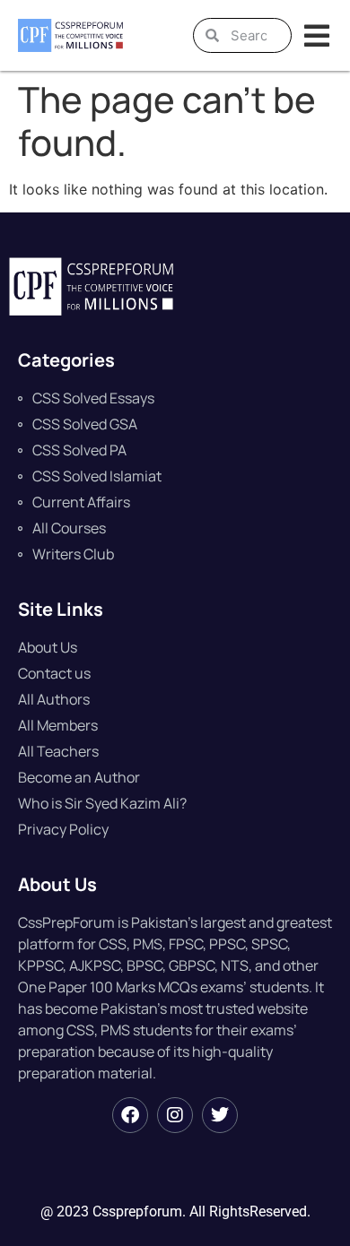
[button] (316, 35)
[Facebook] (130, 1115)
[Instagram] (175, 1115)
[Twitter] (220, 1115)
